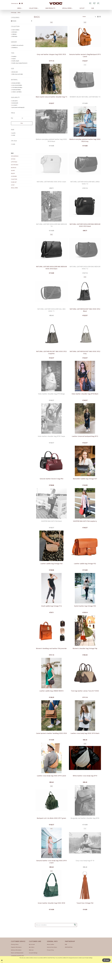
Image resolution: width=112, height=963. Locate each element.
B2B (66, 944)
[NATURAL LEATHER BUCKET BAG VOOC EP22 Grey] (85, 334)
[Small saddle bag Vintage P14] (51, 589)
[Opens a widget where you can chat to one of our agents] (106, 960)
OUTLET (12, 185)
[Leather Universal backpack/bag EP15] (85, 419)
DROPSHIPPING (68, 947)
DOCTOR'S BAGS (14, 164)
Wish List (31, 950)
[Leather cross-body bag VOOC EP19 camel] (51, 759)
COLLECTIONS (14, 179)
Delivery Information (16, 950)
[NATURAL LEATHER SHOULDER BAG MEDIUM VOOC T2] (85, 249)
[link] (21, 21)
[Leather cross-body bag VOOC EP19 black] (85, 716)
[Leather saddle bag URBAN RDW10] (51, 674)
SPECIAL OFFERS (14, 188)
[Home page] (56, 3)
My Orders (31, 947)
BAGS (12, 153)
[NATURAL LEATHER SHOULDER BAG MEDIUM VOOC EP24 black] (51, 249)
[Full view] (100, 17)
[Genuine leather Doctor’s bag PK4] (51, 462)
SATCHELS (13, 159)
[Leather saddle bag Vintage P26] (51, 546)
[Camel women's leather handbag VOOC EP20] (51, 716)
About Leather (50, 944)
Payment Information (16, 947)
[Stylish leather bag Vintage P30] (85, 589)
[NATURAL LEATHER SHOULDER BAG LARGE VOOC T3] (85, 165)
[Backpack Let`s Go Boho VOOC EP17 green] (51, 801)
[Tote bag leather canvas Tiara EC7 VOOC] (85, 674)
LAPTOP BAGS (14, 162)
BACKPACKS (13, 167)
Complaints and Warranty (17, 955)
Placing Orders (15, 944)
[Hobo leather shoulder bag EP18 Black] (85, 377)
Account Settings (33, 952)
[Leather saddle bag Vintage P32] (85, 546)
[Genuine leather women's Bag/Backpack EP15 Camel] (85, 37)
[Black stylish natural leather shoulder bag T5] (51, 80)
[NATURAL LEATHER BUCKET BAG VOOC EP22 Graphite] (51, 334)
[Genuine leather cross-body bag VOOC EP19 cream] (51, 844)
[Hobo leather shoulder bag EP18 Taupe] (51, 419)
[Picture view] (98, 17)
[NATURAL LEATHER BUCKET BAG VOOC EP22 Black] (85, 292)
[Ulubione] (94, 3)
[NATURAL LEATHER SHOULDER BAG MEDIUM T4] (51, 207)
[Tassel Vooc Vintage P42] (85, 886)
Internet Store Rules (52, 947)
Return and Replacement (17, 952)
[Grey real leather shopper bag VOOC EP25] (51, 37)
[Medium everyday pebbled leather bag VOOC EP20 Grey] (85, 122)
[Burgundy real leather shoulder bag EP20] (85, 801)
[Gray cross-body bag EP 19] (85, 844)
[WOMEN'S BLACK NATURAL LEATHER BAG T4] (85, 80)
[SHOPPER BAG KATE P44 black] (51, 504)
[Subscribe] (75, 925)
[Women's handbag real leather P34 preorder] (51, 631)
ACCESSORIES (14, 176)
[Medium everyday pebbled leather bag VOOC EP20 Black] (51, 122)
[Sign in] (98, 3)
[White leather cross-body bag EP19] (85, 759)
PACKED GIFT (14, 182)
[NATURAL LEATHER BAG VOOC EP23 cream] (51, 165)
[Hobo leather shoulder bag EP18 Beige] (51, 377)
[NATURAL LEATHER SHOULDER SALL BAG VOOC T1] (51, 292)
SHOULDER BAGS (14, 156)
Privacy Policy (50, 950)
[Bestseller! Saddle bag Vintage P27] (85, 462)
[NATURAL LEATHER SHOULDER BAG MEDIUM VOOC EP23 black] (85, 207)
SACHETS (13, 170)
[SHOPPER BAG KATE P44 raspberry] (85, 504)
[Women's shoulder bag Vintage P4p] (85, 631)
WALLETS (13, 173)
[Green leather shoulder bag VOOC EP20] (51, 886)
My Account (32, 944)
